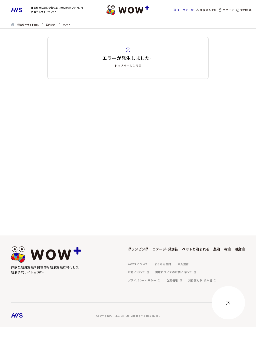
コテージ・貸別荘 (165, 248)
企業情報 (172, 280)
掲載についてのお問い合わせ (173, 272)
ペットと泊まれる (195, 248)
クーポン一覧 (185, 10)
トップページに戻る (128, 66)
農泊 (216, 248)
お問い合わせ (136, 272)
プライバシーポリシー (142, 280)
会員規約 (183, 264)
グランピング (138, 248)
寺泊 (227, 248)
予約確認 (246, 10)
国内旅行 (51, 24)
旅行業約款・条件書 (200, 280)
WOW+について (138, 264)
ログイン (228, 10)
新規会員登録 (208, 10)
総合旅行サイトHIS (28, 24)
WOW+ (66, 24)
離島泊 (240, 248)
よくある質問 (162, 264)
